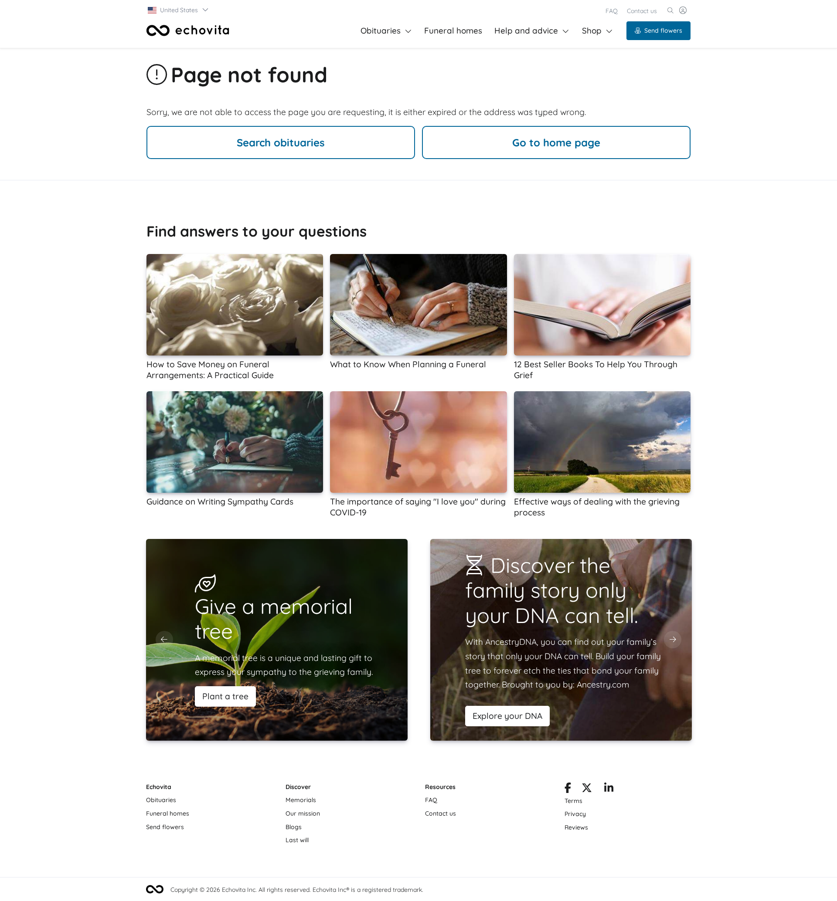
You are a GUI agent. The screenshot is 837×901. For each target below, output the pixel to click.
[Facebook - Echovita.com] (568, 789)
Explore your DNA (507, 716)
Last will (297, 840)
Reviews (576, 827)
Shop (592, 30)
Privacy (575, 814)
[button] (178, 10)
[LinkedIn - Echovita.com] (608, 789)
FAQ (612, 11)
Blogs (294, 827)
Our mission (303, 813)
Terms (573, 801)
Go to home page (556, 142)
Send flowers (663, 30)
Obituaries (381, 30)
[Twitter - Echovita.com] (587, 789)
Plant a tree (225, 696)
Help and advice (526, 30)
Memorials (301, 800)
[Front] (187, 30)
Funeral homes (453, 30)
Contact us (642, 11)
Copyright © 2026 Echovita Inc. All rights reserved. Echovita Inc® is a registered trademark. (296, 890)
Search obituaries (281, 142)
